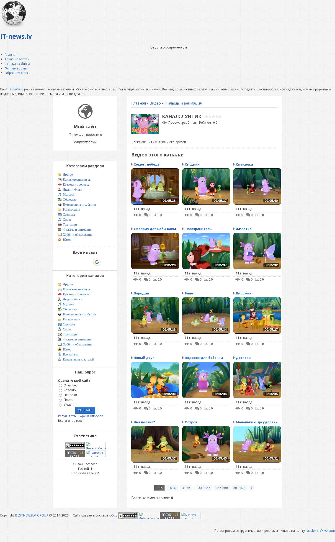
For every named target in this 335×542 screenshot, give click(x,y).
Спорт (67, 219)
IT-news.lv (15, 89)
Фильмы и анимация (183, 103)
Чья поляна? (144, 422)
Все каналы (70, 354)
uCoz (113, 515)
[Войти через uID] (65, 262)
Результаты (67, 416)
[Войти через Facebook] (81, 262)
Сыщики (192, 164)
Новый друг (144, 357)
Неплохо (70, 395)
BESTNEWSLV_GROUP (31, 515)
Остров (191, 422)
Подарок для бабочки (204, 357)
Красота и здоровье (76, 184)
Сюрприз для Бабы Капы (155, 229)
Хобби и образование (77, 234)
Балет (190, 293)
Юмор (67, 239)
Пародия (141, 293)
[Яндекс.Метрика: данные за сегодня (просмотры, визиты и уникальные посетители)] (96, 445)
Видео (155, 103)
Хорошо (70, 390)
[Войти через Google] (96, 262)
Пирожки (244, 293)
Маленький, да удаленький (260, 422)
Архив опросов (91, 416)
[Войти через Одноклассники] (104, 262)
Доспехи (243, 357)
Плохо (68, 400)
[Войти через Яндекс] (88, 262)
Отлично (70, 385)
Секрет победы (147, 164)
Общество (70, 199)
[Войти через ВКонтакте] (73, 262)
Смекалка (244, 164)
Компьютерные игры (77, 179)
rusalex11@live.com (320, 530)
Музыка (68, 194)
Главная (138, 103)
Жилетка (244, 229)
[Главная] (85, 117)
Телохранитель (198, 229)
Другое (68, 174)
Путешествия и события (79, 204)
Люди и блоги (72, 189)
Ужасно (69, 404)
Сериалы (69, 214)
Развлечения (71, 209)
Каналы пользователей (78, 359)
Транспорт (70, 224)
